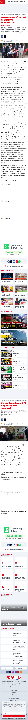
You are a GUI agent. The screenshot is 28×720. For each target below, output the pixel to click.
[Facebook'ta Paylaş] (2, 36)
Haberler (3, 14)
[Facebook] (7, 672)
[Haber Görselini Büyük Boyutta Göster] (14, 50)
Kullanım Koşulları (14, 698)
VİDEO (5, 668)
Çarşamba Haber (10, 14)
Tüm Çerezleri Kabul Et (14, 716)
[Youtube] (18, 672)
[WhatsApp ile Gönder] (19, 261)
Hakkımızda (14, 690)
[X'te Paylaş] (5, 36)
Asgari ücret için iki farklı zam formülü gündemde (15, 2)
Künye (14, 692)
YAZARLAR (19, 668)
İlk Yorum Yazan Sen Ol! (15, 266)
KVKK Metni (19, 713)
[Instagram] (13, 672)
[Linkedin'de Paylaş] (14, 261)
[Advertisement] (14, 8)
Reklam (14, 695)
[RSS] (21, 672)
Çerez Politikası (8, 713)
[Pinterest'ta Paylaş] (17, 261)
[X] (10, 672)
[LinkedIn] (16, 672)
